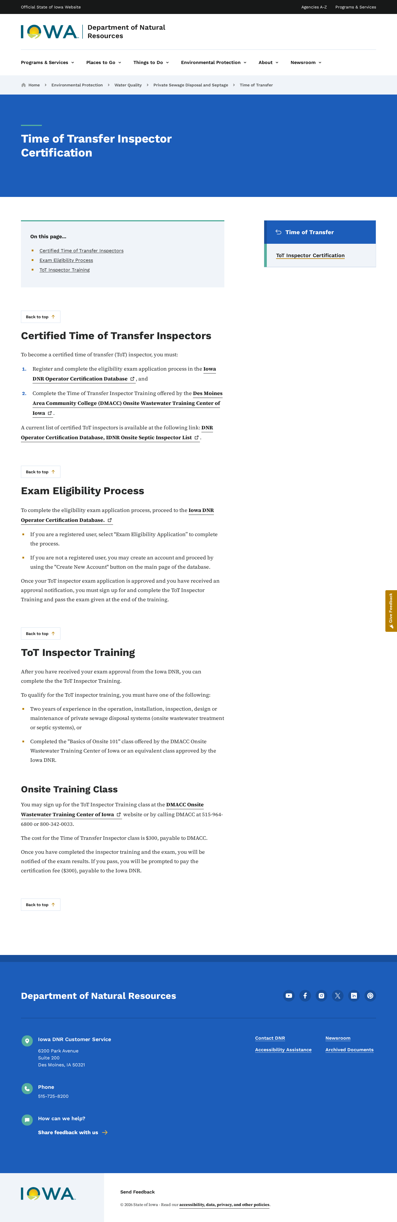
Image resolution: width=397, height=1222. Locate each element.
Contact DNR (270, 1038)
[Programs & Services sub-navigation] (72, 62)
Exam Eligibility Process (66, 260)
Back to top (37, 316)
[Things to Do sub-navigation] (167, 62)
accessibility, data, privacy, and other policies (224, 1204)
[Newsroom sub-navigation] (320, 62)
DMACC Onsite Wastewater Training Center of (112, 809)
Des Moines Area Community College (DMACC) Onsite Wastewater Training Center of (128, 403)
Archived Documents (350, 1049)
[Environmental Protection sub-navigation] (245, 62)
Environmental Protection (77, 85)
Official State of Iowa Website (51, 7)
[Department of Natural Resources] (50, 32)
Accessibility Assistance (283, 1049)
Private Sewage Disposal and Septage (190, 85)
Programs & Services (355, 7)
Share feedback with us (68, 1132)
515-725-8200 (53, 1096)
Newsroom (338, 1038)
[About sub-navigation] (277, 62)
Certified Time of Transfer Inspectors (82, 250)
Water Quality (128, 85)
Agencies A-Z (314, 7)
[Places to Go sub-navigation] (119, 62)
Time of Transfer (256, 85)
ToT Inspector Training (65, 270)
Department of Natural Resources (126, 31)
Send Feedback (137, 1192)
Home (34, 85)
